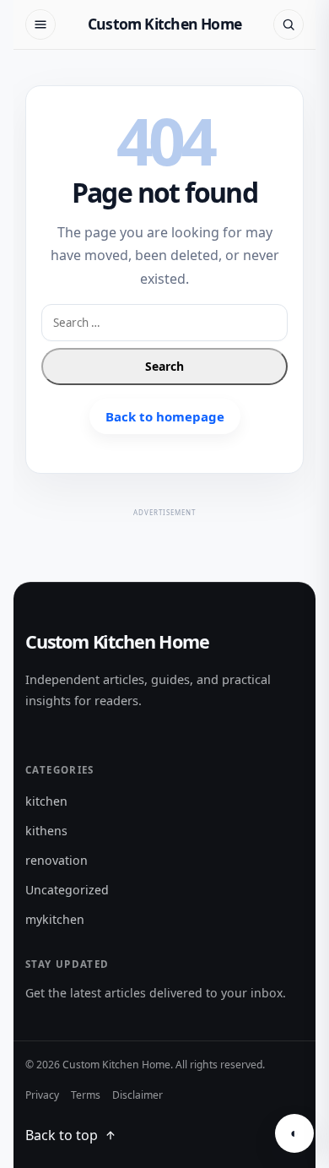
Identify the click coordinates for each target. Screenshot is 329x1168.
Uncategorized (67, 890)
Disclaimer (137, 1095)
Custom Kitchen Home (164, 24)
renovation (56, 860)
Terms (85, 1095)
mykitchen (54, 919)
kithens (46, 831)
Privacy (42, 1095)
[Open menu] (40, 24)
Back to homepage (164, 416)
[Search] (288, 24)
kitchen (46, 801)
